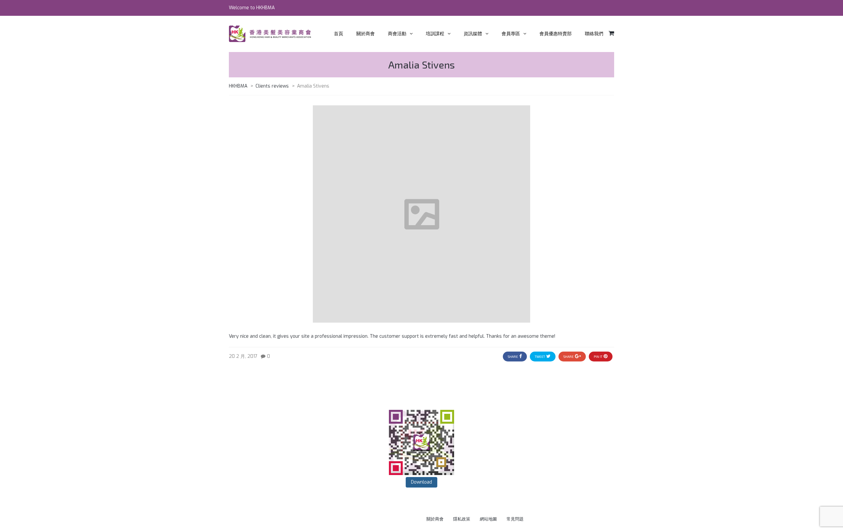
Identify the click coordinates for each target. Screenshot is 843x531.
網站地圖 (488, 519)
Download (421, 482)
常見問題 (515, 519)
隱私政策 (461, 519)
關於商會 (435, 519)
